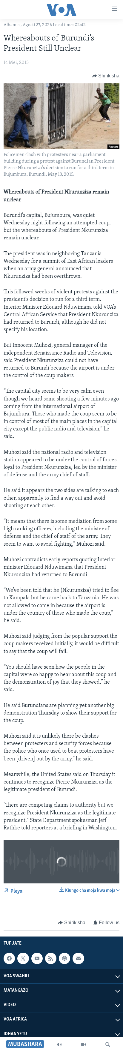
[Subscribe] (78, 958)
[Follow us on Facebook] (9, 958)
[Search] (108, 1044)
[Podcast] (64, 958)
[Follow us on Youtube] (37, 958)
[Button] (106, 76)
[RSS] (50, 958)
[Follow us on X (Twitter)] (23, 958)
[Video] (84, 1044)
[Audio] (59, 1044)
